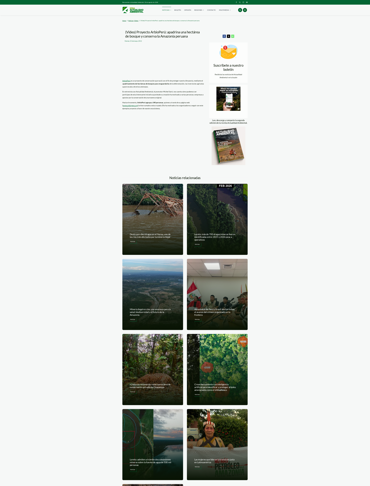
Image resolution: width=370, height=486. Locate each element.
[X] (228, 36)
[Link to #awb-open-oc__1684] (245, 10)
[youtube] (247, 2)
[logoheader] (132, 7)
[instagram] (243, 2)
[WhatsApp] (233, 36)
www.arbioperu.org (130, 105)
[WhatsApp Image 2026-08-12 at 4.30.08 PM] (228, 127)
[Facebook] (224, 36)
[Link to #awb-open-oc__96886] (240, 10)
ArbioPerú (126, 81)
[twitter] (240, 2)
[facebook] (236, 2)
